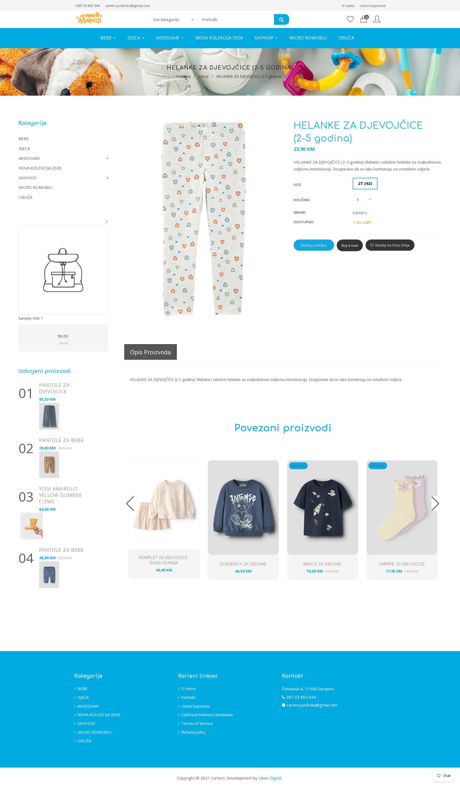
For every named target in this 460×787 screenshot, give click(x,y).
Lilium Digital (270, 778)
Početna (183, 76)
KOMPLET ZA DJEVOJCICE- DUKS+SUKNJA (164, 560)
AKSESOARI (29, 158)
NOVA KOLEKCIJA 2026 (40, 168)
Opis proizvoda (150, 352)
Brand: (300, 212)
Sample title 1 (30, 318)
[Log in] (376, 19)
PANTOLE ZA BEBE (61, 440)
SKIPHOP (27, 177)
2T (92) (365, 183)
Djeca (203, 76)
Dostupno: (304, 222)
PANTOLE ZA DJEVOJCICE (54, 388)
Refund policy (193, 732)
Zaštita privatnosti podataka (207, 714)
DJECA (24, 148)
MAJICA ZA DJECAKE (322, 563)
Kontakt (188, 697)
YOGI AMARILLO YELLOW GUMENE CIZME (60, 495)
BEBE (24, 138)
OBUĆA (25, 197)
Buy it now (350, 245)
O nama (348, 5)
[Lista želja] (350, 19)
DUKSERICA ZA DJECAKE (243, 563)
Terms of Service (197, 723)
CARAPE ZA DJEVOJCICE (402, 563)
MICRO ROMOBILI (36, 187)
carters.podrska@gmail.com (127, 5)
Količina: (302, 199)
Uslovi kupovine (373, 5)
